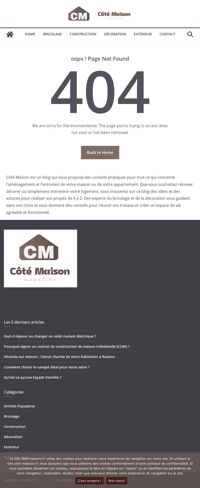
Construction (83, 34)
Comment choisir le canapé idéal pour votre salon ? (47, 367)
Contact (167, 34)
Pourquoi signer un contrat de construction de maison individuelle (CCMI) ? (67, 346)
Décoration (115, 34)
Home (30, 34)
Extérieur (143, 34)
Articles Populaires (19, 406)
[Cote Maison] (10, 34)
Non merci (117, 481)
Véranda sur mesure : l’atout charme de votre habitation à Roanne (59, 356)
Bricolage (52, 34)
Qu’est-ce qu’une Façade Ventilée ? (32, 377)
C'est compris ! (89, 481)
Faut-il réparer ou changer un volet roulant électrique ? (50, 336)
